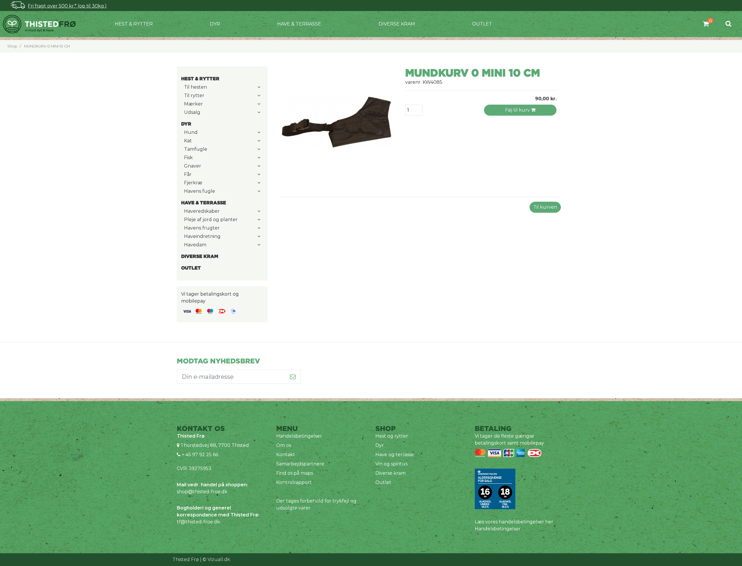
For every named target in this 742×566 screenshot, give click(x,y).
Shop (12, 46)
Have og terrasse (394, 454)
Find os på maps (294, 473)
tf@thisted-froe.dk (198, 522)
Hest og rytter (391, 436)
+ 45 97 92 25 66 (199, 454)
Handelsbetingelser (299, 436)
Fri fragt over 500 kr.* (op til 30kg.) (67, 6)
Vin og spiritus (391, 464)
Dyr (215, 24)
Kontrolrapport (294, 482)
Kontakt (285, 454)
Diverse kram (397, 24)
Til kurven (545, 207)
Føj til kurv (518, 110)
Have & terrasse (299, 24)
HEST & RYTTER (134, 24)
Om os (283, 445)
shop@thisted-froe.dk (202, 491)
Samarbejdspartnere (300, 464)
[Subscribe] (293, 377)
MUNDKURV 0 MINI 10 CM (47, 46)
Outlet (482, 24)
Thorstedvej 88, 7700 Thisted (215, 445)
